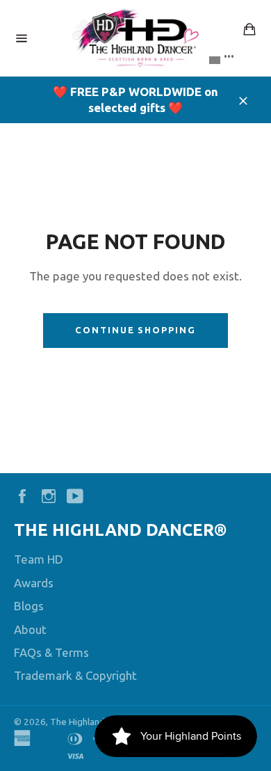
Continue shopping (135, 330)
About (30, 629)
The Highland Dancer (93, 721)
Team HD (38, 559)
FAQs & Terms (51, 652)
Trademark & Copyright (75, 675)
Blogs (29, 605)
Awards (34, 582)
